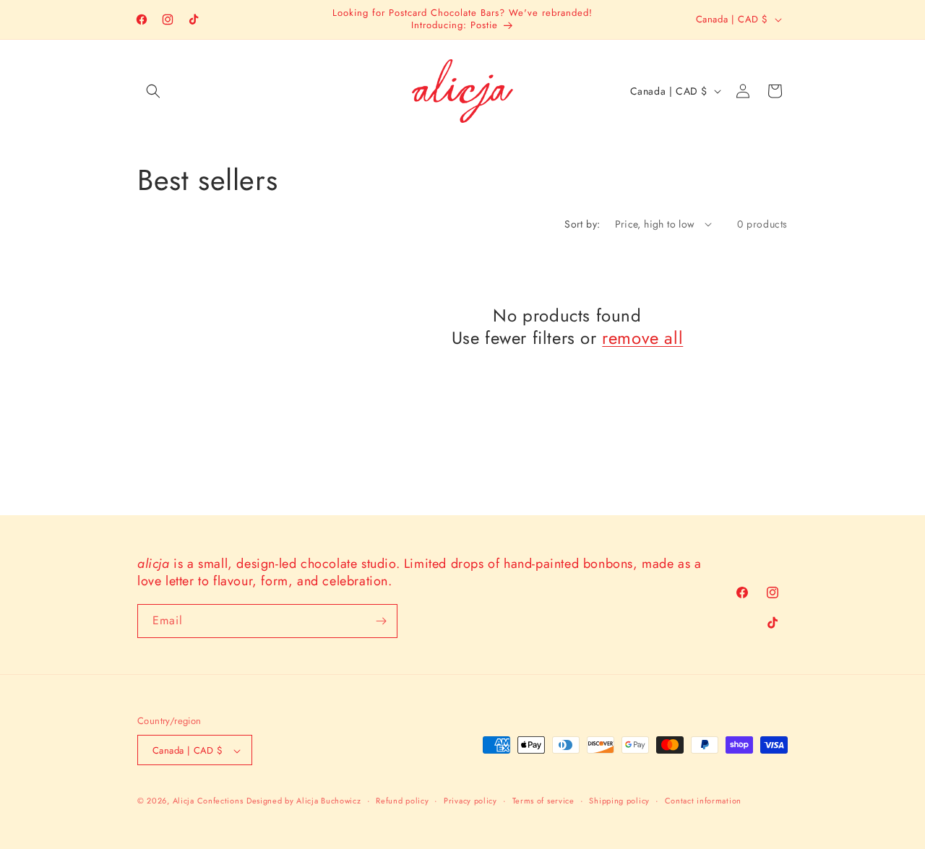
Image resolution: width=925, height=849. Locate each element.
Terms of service (543, 800)
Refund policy (402, 800)
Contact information (703, 800)
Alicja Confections (208, 801)
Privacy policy (470, 800)
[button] (153, 91)
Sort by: (582, 224)
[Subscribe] (381, 621)
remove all (642, 338)
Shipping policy (619, 800)
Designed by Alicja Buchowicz (303, 801)
